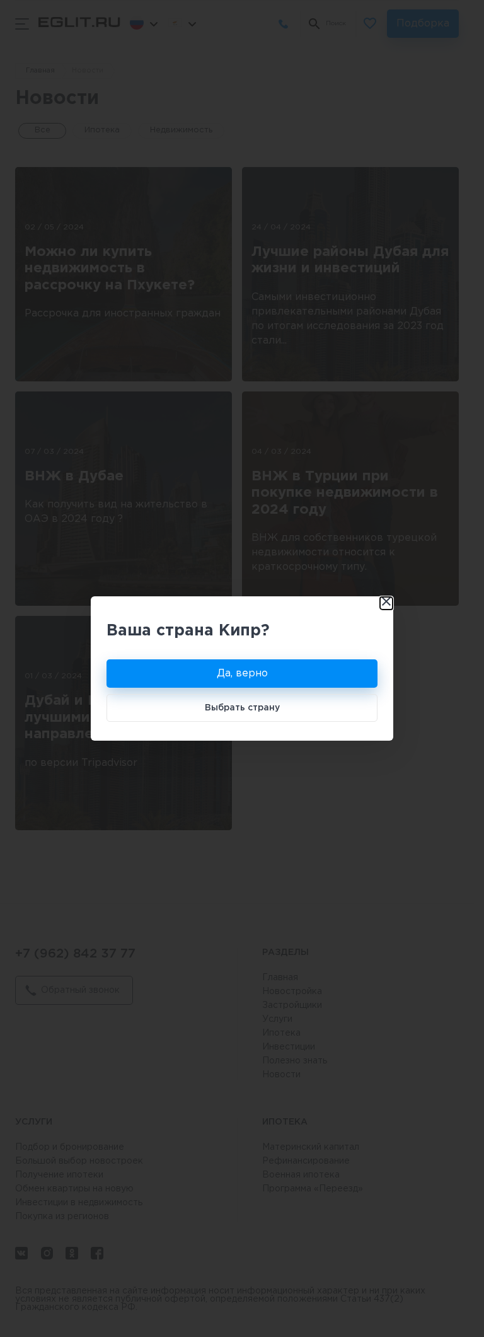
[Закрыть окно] (386, 603)
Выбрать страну (242, 708)
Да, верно (242, 673)
